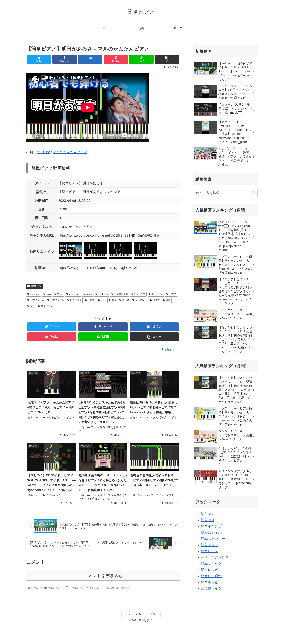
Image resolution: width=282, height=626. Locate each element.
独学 (32, 306)
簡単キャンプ (211, 526)
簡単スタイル (211, 532)
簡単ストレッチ (213, 539)
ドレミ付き (157, 294)
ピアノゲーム (37, 300)
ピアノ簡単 (76, 300)
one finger (74, 294)
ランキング (151, 614)
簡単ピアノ (36, 286)
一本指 (91, 300)
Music (60, 294)
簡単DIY (207, 514)
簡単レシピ (209, 570)
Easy (48, 294)
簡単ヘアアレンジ (214, 557)
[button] (253, 193)
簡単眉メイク (211, 588)
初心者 (125, 300)
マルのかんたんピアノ (70, 152)
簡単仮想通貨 (211, 576)
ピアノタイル (57, 300)
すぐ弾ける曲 (121, 294)
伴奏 (113, 300)
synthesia (103, 294)
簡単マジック (211, 564)
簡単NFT (207, 520)
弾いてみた (141, 300)
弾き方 (156, 300)
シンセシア (139, 294)
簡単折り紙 (209, 582)
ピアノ (172, 294)
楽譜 (168, 300)
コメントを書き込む (103, 575)
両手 (103, 300)
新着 (138, 614)
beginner (35, 294)
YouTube (43, 152)
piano (89, 294)
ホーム (128, 614)
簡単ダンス (209, 545)
